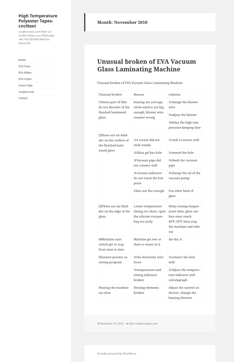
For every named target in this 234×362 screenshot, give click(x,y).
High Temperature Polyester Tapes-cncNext (37, 21)
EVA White (25, 72)
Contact (23, 98)
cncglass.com (26, 91)
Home (22, 60)
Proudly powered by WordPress (116, 353)
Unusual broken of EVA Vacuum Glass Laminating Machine (146, 65)
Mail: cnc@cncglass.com (143, 323)
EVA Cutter (25, 79)
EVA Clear (24, 66)
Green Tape (25, 85)
